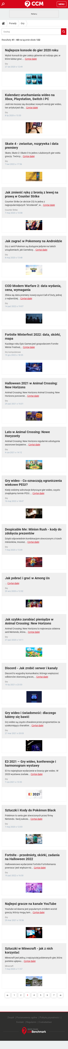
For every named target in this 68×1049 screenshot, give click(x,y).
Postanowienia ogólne (26, 1017)
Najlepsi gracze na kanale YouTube (30, 904)
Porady (13, 23)
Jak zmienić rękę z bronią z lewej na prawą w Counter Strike (31, 194)
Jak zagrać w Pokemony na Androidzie (33, 241)
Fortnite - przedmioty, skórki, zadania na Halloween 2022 (32, 857)
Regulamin (31, 1022)
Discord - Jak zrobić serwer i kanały (31, 668)
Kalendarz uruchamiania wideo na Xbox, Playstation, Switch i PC (30, 97)
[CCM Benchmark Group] (34, 1031)
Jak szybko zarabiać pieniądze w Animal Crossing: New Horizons (29, 621)
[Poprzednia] (7, 995)
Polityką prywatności (49, 1017)
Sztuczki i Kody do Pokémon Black (30, 810)
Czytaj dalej (31, 59)
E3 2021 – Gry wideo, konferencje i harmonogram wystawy (30, 763)
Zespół (10, 1017)
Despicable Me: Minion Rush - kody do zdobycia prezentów (33, 531)
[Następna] (60, 995)
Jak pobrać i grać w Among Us (27, 578)
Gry (22, 23)
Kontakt (20, 1022)
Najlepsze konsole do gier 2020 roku (31, 50)
